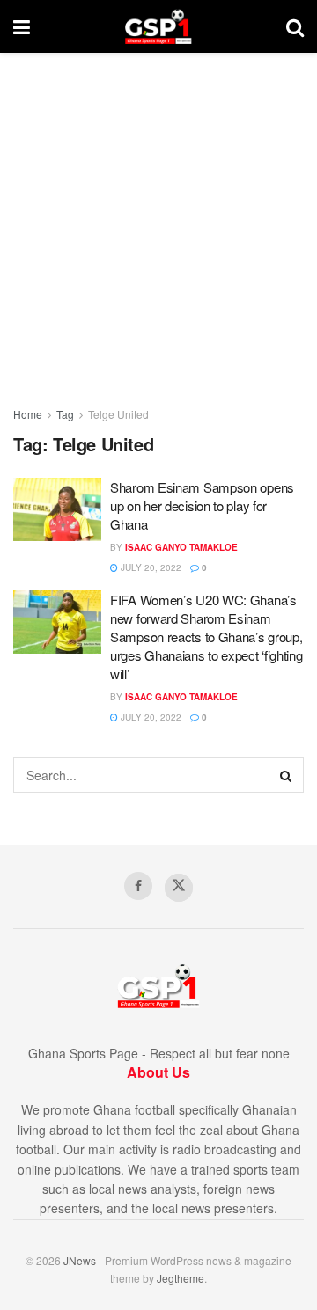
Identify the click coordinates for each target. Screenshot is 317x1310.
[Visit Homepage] (158, 26)
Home (27, 413)
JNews (79, 1260)
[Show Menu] (21, 26)
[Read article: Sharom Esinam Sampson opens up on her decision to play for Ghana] (57, 509)
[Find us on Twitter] (179, 888)
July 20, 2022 (149, 567)
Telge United (118, 413)
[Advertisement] (158, 220)
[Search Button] (295, 26)
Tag (65, 413)
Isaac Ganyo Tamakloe (181, 547)
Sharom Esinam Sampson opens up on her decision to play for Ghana (202, 505)
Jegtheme (180, 1277)
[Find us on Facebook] (138, 886)
